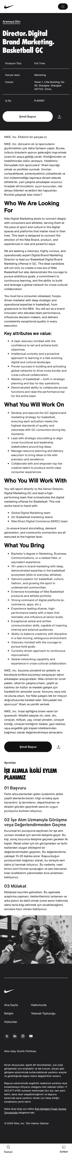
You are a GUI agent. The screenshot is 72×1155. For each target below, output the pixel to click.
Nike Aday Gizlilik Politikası (20, 1051)
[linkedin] (14, 1036)
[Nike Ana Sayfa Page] (17, 6)
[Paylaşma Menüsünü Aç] (59, 116)
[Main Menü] (63, 6)
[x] (6, 1036)
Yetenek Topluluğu (43, 1013)
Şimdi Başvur (27, 116)
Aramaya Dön (11, 21)
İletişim (8, 1013)
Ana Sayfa (11, 1005)
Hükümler (10, 1022)
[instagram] (23, 1036)
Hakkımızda (38, 1005)
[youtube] (31, 1036)
